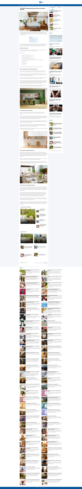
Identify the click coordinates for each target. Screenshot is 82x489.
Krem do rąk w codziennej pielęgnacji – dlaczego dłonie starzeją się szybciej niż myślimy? (54, 289)
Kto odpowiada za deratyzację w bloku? (53, 384)
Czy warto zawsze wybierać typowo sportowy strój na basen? (43, 220)
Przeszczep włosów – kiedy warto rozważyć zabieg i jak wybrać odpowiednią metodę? (32, 340)
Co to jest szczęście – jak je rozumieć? (31, 409)
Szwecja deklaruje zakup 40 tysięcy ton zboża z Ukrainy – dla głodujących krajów (57, 20)
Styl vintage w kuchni (56, 24)
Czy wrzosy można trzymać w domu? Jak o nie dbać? (33, 479)
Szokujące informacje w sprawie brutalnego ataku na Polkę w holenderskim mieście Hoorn (55, 113)
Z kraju (54, 56)
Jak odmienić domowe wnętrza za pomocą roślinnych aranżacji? (42, 210)
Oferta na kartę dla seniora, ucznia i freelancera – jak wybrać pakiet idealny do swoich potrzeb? (43, 225)
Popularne (53, 7)
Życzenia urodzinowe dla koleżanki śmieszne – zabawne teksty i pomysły (54, 429)
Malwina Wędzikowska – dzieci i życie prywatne (54, 409)
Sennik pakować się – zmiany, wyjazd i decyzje (32, 460)
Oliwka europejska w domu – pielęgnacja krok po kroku (55, 479)
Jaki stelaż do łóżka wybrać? (51, 320)
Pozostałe (54, 122)
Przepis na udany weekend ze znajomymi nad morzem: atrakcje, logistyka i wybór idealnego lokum (55, 302)
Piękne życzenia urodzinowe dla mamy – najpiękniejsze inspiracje (31, 435)
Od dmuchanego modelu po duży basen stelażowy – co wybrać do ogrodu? (27, 218)
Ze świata (56, 9)
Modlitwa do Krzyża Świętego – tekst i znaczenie (32, 352)
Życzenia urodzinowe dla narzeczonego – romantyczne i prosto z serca (53, 441)
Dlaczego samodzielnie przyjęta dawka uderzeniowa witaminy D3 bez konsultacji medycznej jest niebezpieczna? (55, 309)
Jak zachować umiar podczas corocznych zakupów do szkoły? (42, 254)
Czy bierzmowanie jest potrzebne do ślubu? (53, 352)
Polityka (52, 70)
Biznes (52, 56)
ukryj (32, 37)
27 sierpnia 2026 (41, 216)
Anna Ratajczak (25, 10)
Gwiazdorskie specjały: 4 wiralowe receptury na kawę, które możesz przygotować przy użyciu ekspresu (33, 295)
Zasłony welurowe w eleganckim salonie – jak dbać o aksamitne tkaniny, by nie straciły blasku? (43, 215)
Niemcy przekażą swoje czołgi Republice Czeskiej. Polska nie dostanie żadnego (57, 11)
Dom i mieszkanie (21, 7)
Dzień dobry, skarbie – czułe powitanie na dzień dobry (55, 447)
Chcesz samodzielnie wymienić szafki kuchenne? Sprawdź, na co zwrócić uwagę (32, 302)
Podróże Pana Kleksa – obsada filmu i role (31, 403)
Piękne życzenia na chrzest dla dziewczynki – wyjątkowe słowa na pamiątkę (54, 435)
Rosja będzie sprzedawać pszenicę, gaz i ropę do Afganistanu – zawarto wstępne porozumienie (57, 15)
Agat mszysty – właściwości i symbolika (31, 422)
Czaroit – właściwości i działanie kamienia (53, 422)
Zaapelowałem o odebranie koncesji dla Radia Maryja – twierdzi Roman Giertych (55, 86)
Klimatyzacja (51, 150)
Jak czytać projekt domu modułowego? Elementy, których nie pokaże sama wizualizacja (54, 397)
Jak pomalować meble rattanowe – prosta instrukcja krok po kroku (41, 263)
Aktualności (54, 9)
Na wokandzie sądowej (55, 98)
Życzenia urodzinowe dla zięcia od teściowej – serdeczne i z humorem (32, 429)
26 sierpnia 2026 (41, 221)
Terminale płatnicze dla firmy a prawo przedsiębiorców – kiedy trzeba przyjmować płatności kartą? (55, 296)
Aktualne (59, 7)
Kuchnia (24, 7)
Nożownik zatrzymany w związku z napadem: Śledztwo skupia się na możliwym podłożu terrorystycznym (55, 100)
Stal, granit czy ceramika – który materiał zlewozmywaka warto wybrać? (53, 371)
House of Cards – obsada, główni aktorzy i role (54, 403)
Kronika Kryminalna (51, 98)
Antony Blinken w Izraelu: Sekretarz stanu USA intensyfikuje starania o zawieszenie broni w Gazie (55, 72)
